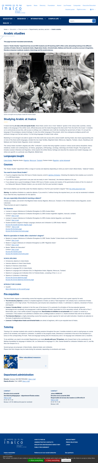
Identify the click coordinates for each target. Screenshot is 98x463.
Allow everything (36, 460)
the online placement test (77, 189)
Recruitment (70, 439)
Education (7, 19)
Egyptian (56, 160)
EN (93, 9)
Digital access (81, 9)
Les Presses (67, 5)
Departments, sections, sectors (39, 29)
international (37, 19)
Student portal (69, 9)
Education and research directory (47, 444)
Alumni (59, 5)
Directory (43, 5)
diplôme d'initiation (54, 175)
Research (21, 19)
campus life (53, 19)
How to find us (39, 439)
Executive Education (89, 5)
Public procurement (41, 447)
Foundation (51, 5)
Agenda (29, 5)
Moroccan (33, 160)
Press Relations (72, 442)
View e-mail (15, 215)
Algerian (26, 160)
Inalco (6, 23)
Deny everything (53, 460)
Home (6, 29)
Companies (76, 5)
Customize (66, 460)
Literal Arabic (8, 160)
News (35, 5)
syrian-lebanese (65, 160)
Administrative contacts (43, 442)
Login (68, 444)
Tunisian (39, 160)
